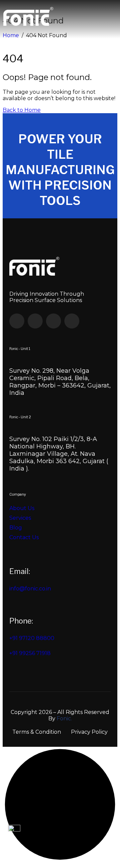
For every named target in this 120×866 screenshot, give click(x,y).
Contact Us (24, 537)
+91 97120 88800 (31, 638)
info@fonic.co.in (30, 588)
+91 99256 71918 (30, 653)
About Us (21, 508)
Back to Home (22, 110)
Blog (15, 527)
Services (20, 518)
